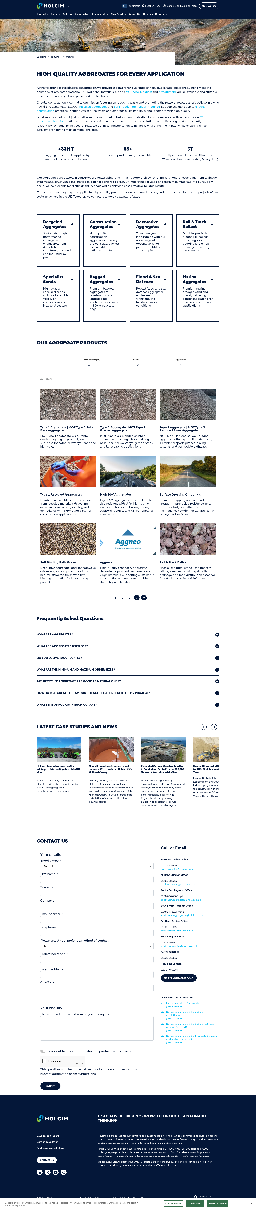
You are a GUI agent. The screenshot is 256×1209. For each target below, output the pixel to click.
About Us (134, 14)
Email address (50, 914)
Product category (92, 360)
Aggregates (68, 57)
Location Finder (153, 6)
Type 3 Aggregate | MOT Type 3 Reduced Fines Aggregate (182, 429)
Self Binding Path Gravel (58, 562)
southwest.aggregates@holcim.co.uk (182, 915)
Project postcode (52, 954)
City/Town (47, 982)
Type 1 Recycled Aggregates (61, 494)
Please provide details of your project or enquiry (74, 1014)
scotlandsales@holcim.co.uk (177, 930)
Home (43, 57)
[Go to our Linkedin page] (40, 1172)
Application (181, 360)
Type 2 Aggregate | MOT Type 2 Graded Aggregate (122, 429)
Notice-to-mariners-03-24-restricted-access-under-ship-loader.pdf (192, 1039)
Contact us (47, 1160)
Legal (118, 1198)
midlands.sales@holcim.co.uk (178, 884)
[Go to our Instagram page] (64, 1172)
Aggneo (106, 562)
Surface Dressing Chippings (180, 494)
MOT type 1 (133, 92)
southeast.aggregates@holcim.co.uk (181, 899)
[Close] (251, 1203)
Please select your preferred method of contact (74, 940)
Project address (51, 969)
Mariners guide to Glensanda (182, 1005)
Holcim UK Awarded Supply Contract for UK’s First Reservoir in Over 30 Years (215, 769)
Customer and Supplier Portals (181, 6)
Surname (46, 887)
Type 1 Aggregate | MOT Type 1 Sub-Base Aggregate (66, 429)
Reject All (195, 1203)
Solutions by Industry (75, 14)
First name (47, 874)
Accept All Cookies (218, 1203)
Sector (136, 360)
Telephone (48, 927)
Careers (136, 6)
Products (42, 14)
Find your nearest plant (178, 978)
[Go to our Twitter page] (48, 1172)
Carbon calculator (47, 1141)
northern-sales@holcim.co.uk (177, 869)
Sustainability (99, 14)
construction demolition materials (137, 106)
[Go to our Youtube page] (56, 1172)
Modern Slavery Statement (137, 1198)
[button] (204, 727)
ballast (147, 92)
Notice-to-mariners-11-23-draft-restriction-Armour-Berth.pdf (191, 1027)
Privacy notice (104, 1198)
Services (55, 14)
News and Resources (155, 14)
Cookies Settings (173, 1203)
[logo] (50, 6)
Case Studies (118, 14)
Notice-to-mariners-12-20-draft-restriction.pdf (185, 1015)
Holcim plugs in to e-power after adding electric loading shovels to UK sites (58, 769)
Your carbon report (48, 1135)
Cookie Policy (87, 1198)
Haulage (72, 1198)
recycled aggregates (93, 106)
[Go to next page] (136, 598)
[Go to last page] (144, 598)
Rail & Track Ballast (173, 562)
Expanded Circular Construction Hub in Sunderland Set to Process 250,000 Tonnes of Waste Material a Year (162, 769)
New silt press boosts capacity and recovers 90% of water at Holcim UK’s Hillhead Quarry (110, 769)
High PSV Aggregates (116, 494)
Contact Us (209, 6)
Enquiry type (49, 860)
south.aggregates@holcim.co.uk (179, 946)
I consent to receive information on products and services (89, 1051)
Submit (50, 1086)
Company (47, 900)
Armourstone (168, 92)
